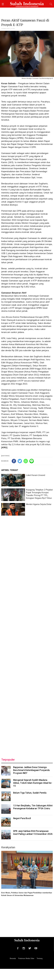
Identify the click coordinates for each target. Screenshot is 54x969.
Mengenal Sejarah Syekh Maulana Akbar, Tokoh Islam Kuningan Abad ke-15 (32, 783)
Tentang (39, 958)
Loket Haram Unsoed (35, 475)
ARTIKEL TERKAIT (9, 470)
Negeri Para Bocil (22, 818)
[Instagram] (24, 948)
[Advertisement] (27, 635)
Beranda (13, 958)
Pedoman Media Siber (26, 958)
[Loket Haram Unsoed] (13, 480)
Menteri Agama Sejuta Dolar (38, 504)
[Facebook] (14, 461)
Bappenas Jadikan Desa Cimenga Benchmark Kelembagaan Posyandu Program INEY (31, 770)
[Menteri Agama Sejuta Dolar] (13, 509)
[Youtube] (36, 948)
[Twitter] (20, 461)
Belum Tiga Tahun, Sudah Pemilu (29, 793)
